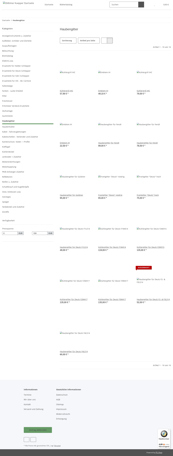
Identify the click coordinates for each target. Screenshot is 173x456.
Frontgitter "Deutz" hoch (148, 195)
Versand (57, 445)
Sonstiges (6, 197)
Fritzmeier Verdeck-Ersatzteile (15, 106)
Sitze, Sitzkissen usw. (11, 192)
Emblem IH (103, 90)
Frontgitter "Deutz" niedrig (110, 195)
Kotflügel (6, 146)
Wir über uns (30, 399)
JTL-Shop (159, 452)
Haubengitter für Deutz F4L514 (74, 351)
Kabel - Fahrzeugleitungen (14, 131)
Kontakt (27, 404)
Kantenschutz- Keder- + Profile (16, 141)
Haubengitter (8, 121)
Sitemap (60, 404)
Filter (4, 96)
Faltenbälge (7, 86)
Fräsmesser (7, 101)
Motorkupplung (9, 166)
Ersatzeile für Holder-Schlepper (16, 66)
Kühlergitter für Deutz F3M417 (112, 299)
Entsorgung (61, 418)
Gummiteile (7, 116)
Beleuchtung (8, 51)
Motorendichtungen (11, 161)
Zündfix (5, 212)
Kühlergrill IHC (66, 90)
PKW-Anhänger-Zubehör (13, 171)
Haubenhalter (8, 126)
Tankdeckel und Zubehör (13, 207)
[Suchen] (141, 4)
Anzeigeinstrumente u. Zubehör (16, 36)
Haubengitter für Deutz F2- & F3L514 (153, 299)
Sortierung (67, 40)
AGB (58, 399)
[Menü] (168, 430)
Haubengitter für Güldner (71, 195)
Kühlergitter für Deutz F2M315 (150, 247)
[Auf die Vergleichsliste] (82, 60)
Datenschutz (62, 394)
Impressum (61, 409)
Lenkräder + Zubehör (11, 156)
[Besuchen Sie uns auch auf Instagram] (33, 439)
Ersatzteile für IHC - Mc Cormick (16, 81)
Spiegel (5, 202)
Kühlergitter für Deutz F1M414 (112, 247)
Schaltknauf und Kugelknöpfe (15, 187)
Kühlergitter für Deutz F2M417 (73, 299)
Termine (27, 394)
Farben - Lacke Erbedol (12, 91)
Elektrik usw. (8, 61)
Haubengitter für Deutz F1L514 (74, 247)
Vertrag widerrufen (38, 430)
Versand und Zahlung (33, 409)
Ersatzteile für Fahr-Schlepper (15, 76)
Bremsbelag (7, 56)
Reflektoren (7, 176)
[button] (104, 40)
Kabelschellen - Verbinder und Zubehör (20, 136)
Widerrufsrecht (63, 414)
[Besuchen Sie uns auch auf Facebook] (26, 439)
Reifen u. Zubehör (10, 182)
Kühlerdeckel (8, 151)
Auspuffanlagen (9, 46)
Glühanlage (7, 111)
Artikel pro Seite (87, 40)
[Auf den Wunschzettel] (89, 60)
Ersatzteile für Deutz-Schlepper (16, 71)
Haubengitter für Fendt (108, 143)
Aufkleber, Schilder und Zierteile (16, 41)
